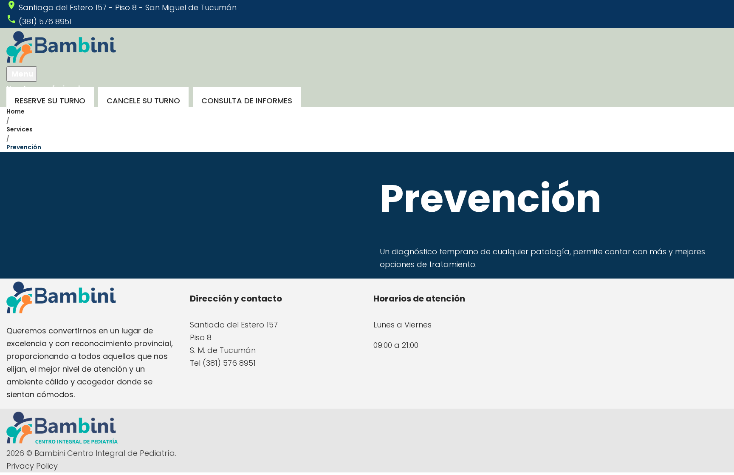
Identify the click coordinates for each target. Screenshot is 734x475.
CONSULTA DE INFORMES (246, 100)
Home (15, 111)
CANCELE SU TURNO (143, 100)
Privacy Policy (32, 466)
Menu (22, 73)
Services (19, 129)
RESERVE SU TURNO (50, 100)
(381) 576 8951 (45, 21)
